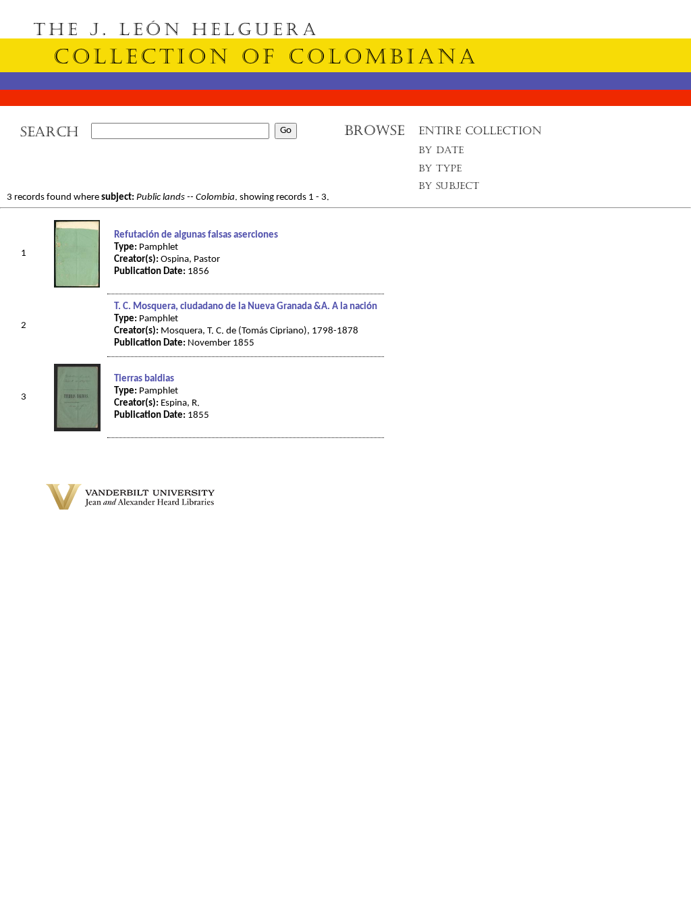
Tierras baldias (144, 379)
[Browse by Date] (445, 153)
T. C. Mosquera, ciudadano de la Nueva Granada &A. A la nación (245, 307)
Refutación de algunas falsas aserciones (196, 235)
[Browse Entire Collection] (479, 135)
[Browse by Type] (440, 170)
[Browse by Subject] (449, 189)
